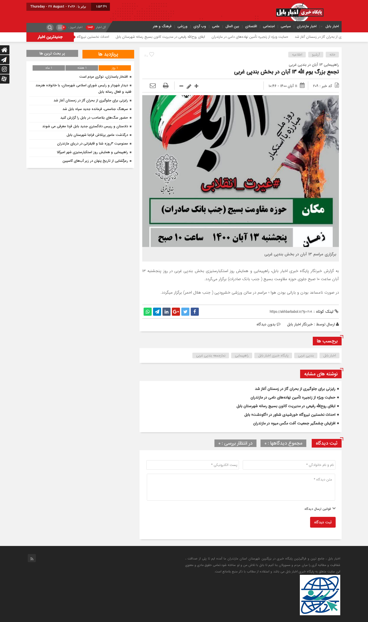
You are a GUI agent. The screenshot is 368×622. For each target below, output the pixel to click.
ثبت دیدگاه (323, 522)
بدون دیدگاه (266, 324)
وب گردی (199, 26)
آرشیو (316, 54)
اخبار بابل (332, 26)
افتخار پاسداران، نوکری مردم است (103, 77)
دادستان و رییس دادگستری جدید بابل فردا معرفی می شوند (85, 126)
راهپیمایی (242, 355)
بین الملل (232, 26)
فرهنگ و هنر (162, 26)
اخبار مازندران (307, 26)
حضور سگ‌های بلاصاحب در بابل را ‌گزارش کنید (94, 118)
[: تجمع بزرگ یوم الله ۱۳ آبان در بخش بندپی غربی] (152, 86)
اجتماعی (269, 26)
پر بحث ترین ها (52, 53)
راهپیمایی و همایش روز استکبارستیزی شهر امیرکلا (92, 152)
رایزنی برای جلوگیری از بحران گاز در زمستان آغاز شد (295, 389)
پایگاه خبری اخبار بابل (273, 355)
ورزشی (183, 26)
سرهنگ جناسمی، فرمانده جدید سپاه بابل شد (95, 109)
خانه (332, 54)
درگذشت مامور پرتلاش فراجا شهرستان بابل (97, 135)
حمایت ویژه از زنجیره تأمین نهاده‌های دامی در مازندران (268, 37)
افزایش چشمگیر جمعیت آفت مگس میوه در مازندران (294, 423)
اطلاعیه (297, 54)
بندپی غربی (306, 355)
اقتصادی (251, 26)
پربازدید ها (108, 54)
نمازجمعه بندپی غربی (210, 355)
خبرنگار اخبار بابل (300, 324)
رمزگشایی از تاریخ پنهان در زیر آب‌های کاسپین (95, 161)
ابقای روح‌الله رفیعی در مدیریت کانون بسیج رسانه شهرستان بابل (179, 37)
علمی (216, 26)
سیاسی (286, 26)
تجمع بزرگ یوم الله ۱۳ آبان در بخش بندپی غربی (286, 72)
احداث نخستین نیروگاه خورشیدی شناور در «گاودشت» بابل (87, 37)
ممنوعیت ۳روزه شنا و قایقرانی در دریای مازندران (92, 143)
